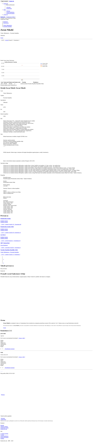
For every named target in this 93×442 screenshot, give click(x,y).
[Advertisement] (41, 50)
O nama (2, 434)
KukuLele (5, 3)
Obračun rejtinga (4, 426)
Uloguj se (5, 14)
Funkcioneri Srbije (5, 427)
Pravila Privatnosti (10, 13)
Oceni (2, 37)
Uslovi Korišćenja (10, 12)
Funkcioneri (9, 8)
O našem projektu (4, 433)
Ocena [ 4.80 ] (22, 338)
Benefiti (2, 425)
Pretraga (8, 11)
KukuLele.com (4, 429)
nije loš (7, 40)
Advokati (8, 7)
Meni (4, 9)
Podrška (2, 438)
